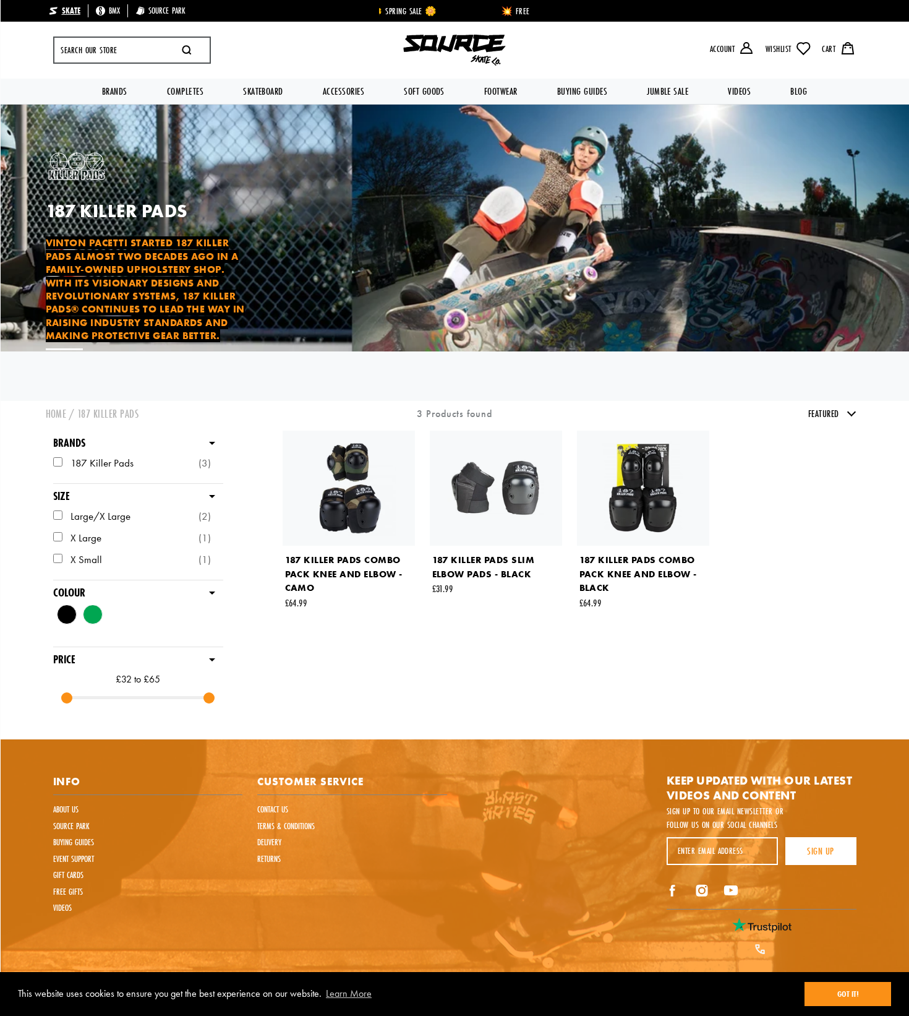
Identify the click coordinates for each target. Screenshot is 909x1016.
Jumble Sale (667, 91)
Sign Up (820, 851)
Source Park (71, 826)
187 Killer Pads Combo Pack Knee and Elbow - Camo (344, 574)
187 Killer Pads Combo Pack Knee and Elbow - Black (638, 574)
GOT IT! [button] (848, 993)
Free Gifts (68, 891)
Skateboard (263, 91)
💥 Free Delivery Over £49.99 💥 (456, 11)
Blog (798, 91)
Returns (269, 859)
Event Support (73, 859)
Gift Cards (68, 875)
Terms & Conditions (286, 826)
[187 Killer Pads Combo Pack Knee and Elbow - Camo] (349, 488)
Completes (185, 91)
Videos (739, 91)
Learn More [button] (349, 993)
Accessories (343, 91)
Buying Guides (582, 91)
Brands (114, 91)
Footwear (501, 91)
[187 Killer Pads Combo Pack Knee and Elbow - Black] (643, 488)
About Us (66, 809)
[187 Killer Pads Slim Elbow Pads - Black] (496, 488)
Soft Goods (424, 91)
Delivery (269, 842)
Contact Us (272, 809)
